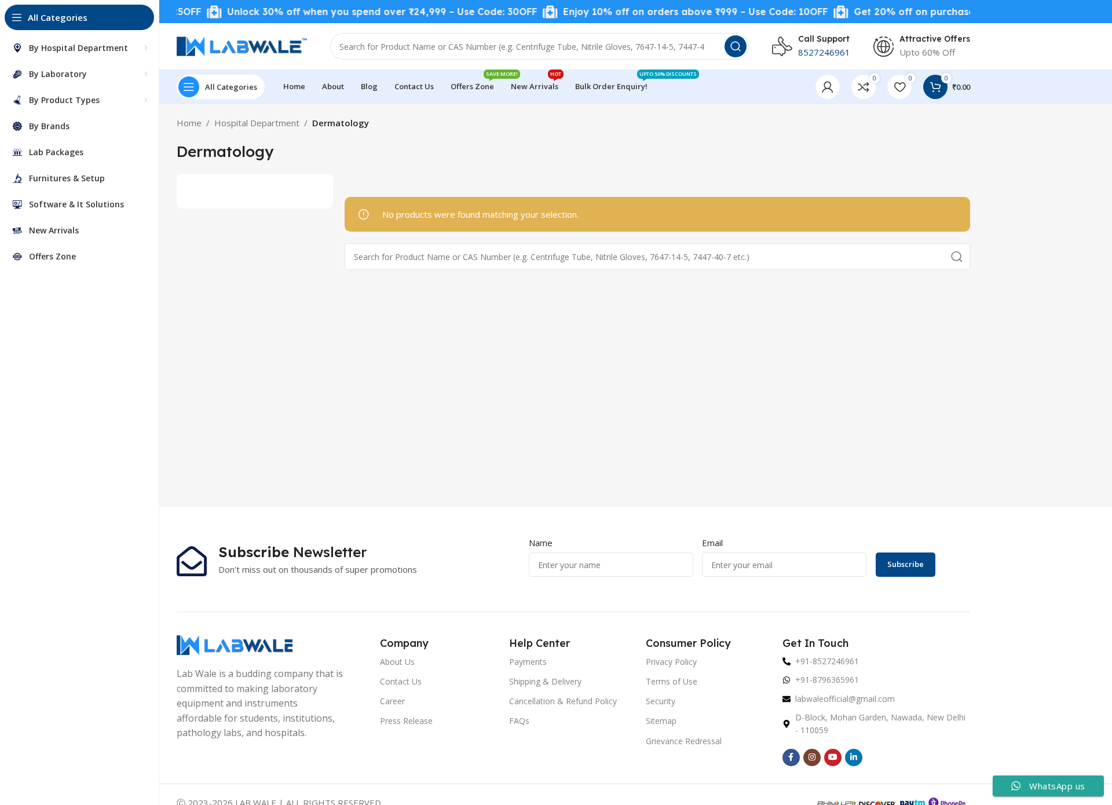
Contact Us (401, 681)
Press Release (406, 720)
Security (660, 701)
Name (541, 542)
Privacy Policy (671, 661)
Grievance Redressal (684, 741)
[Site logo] (242, 45)
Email (712, 542)
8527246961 (824, 52)
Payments (528, 661)
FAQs (519, 720)
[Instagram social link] (812, 757)
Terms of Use (671, 681)
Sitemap (661, 720)
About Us (397, 661)
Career (392, 701)
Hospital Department (256, 123)
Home (189, 123)
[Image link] (234, 644)
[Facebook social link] (791, 757)
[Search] (736, 46)
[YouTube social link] (833, 757)
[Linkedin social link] (853, 757)
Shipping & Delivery (545, 681)
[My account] (828, 86)
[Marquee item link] (358, 12)
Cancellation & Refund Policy (563, 701)
